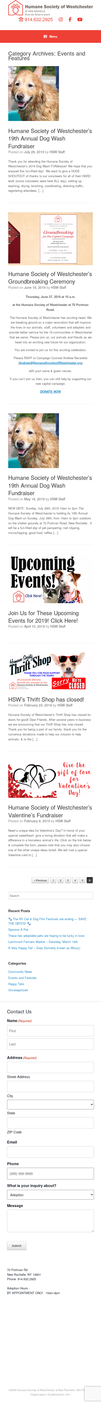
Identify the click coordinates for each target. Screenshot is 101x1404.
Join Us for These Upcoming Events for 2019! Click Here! (43, 616)
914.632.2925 (38, 19)
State (11, 1112)
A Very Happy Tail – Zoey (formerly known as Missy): (44, 948)
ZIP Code (14, 1131)
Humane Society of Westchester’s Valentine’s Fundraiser (50, 811)
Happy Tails (16, 984)
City (10, 1095)
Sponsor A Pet (18, 929)
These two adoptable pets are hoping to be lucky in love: (46, 935)
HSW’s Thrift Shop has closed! (46, 699)
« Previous (40, 880)
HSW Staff (57, 151)
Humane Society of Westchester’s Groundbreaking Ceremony (50, 277)
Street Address (18, 1076)
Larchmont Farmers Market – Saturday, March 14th (43, 941)
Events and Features (22, 977)
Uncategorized (18, 990)
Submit (16, 1246)
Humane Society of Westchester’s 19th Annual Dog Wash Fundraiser (50, 138)
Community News (20, 971)
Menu (53, 36)
